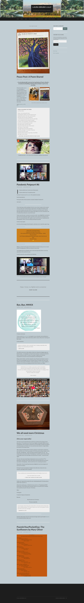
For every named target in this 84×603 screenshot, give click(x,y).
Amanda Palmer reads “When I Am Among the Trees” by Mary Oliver (27, 154)
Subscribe (56, 44)
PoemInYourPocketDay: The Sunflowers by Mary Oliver (30, 528)
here (26, 155)
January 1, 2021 (20, 307)
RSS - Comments (56, 53)
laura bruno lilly (27, 79)
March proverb (26, 336)
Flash (18, 518)
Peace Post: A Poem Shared (30, 76)
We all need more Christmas (30, 433)
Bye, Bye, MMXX (25, 304)
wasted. (29, 194)
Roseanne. (47, 516)
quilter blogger (41, 361)
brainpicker (18, 154)
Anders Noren (62, 598)
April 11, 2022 (19, 79)
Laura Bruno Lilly (42, 7)
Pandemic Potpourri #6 (28, 184)
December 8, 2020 (20, 435)
